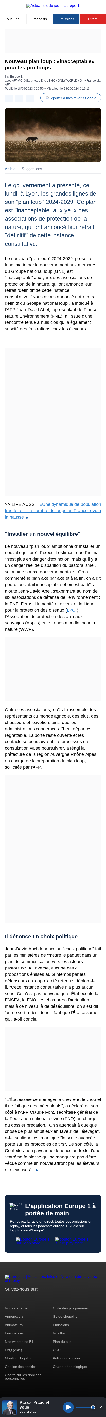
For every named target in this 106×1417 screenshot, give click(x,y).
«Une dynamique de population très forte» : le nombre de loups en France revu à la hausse (53, 511)
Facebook (25, 1298)
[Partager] (9, 98)
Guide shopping (65, 1316)
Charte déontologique (70, 1367)
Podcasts (40, 19)
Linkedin (50, 1298)
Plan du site (62, 1342)
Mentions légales (18, 1358)
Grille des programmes (71, 1308)
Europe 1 (16, 76)
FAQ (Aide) (13, 1350)
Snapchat (41, 1298)
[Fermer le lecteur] (101, 1407)
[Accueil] (53, 5)
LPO (71, 610)
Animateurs (14, 1325)
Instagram (16, 1298)
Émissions (66, 19)
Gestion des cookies (20, 1367)
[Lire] (68, 1407)
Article (10, 169)
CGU (57, 1350)
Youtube (33, 1298)
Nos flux (59, 1333)
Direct (92, 19)
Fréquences (14, 1333)
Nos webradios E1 (19, 1342)
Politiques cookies (67, 1358)
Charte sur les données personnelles (23, 1376)
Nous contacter (17, 1308)
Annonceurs (14, 1316)
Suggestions (32, 169)
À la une (13, 19)
